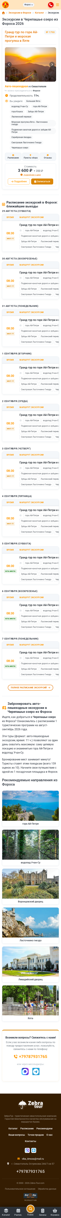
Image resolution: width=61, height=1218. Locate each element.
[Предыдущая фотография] (9, 64)
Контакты (30, 1141)
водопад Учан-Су (20, 106)
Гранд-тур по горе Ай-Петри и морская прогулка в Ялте (21, 36)
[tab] (13, 157)
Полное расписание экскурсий (29, 687)
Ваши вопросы (16, 1134)
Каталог (13, 1128)
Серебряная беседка (21, 137)
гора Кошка (17, 111)
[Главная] (3, 12)
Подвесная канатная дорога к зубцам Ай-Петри (31, 131)
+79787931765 (30, 1171)
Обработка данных (47, 1189)
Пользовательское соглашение (20, 1189)
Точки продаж (36, 1134)
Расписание (27, 1128)
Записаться (43, 181)
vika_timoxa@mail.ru (32, 1158)
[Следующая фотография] (52, 64)
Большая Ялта (33, 101)
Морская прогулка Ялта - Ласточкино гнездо (30, 123)
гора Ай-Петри (40, 106)
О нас (49, 1134)
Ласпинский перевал (21, 117)
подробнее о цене (32, 175)
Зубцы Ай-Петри (36, 111)
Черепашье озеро (20, 147)
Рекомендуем (44, 1128)
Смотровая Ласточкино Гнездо (27, 142)
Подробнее (20, 181)
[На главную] (5, 4)
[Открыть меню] (57, 4)
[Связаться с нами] (51, 5)
